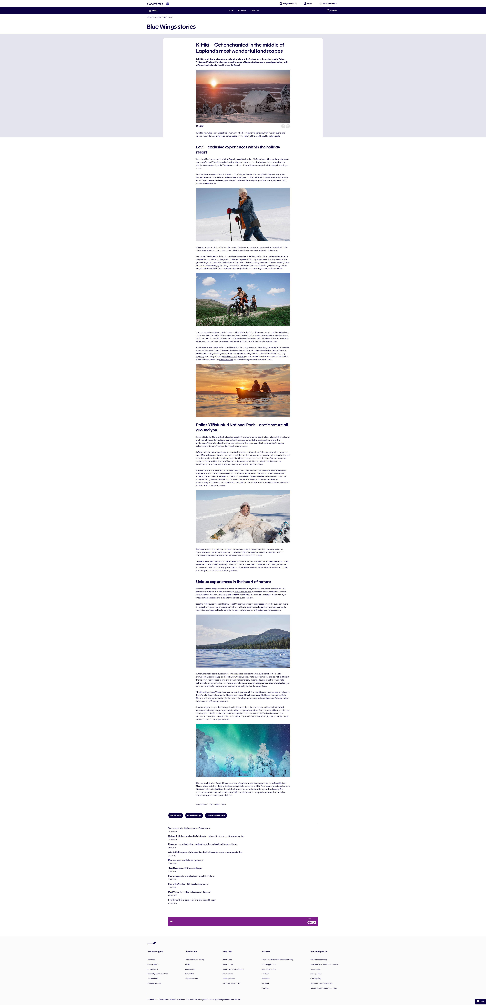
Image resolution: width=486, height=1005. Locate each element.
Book (231, 10)
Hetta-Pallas (201, 473)
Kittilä (210, 804)
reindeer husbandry (266, 350)
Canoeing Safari (249, 353)
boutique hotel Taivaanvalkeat (275, 698)
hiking (251, 332)
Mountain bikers (203, 265)
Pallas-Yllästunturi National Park (210, 437)
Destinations (167, 17)
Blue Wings (157, 17)
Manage (242, 10)
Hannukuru (208, 567)
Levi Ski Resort (255, 159)
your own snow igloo (234, 674)
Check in (255, 10)
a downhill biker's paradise (234, 256)
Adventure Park (226, 359)
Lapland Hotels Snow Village (229, 677)
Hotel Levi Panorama (233, 716)
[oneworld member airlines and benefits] (167, 3)
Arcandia (229, 683)
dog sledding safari (218, 353)
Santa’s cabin (217, 247)
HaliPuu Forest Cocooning (233, 604)
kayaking (200, 356)
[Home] (155, 3)
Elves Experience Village (210, 692)
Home (149, 17)
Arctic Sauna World (243, 592)
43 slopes (241, 174)
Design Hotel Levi (281, 710)
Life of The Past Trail (243, 335)
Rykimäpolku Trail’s (248, 341)
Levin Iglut (225, 707)
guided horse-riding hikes (232, 356)
